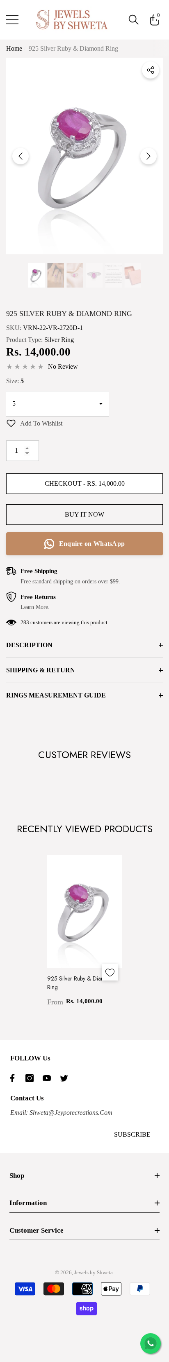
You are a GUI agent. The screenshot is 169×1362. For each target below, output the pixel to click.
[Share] (150, 70)
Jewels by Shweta (93, 1272)
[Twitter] (66, 1078)
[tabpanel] (85, 931)
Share (150, 70)
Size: (15, 380)
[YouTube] (49, 1078)
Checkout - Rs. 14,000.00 (85, 483)
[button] (134, 20)
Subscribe (132, 1134)
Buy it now (84, 514)
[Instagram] (31, 1078)
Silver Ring (59, 339)
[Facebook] (14, 1078)
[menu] (12, 20)
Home (14, 48)
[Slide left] (20, 156)
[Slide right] (148, 156)
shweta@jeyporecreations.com (70, 1112)
